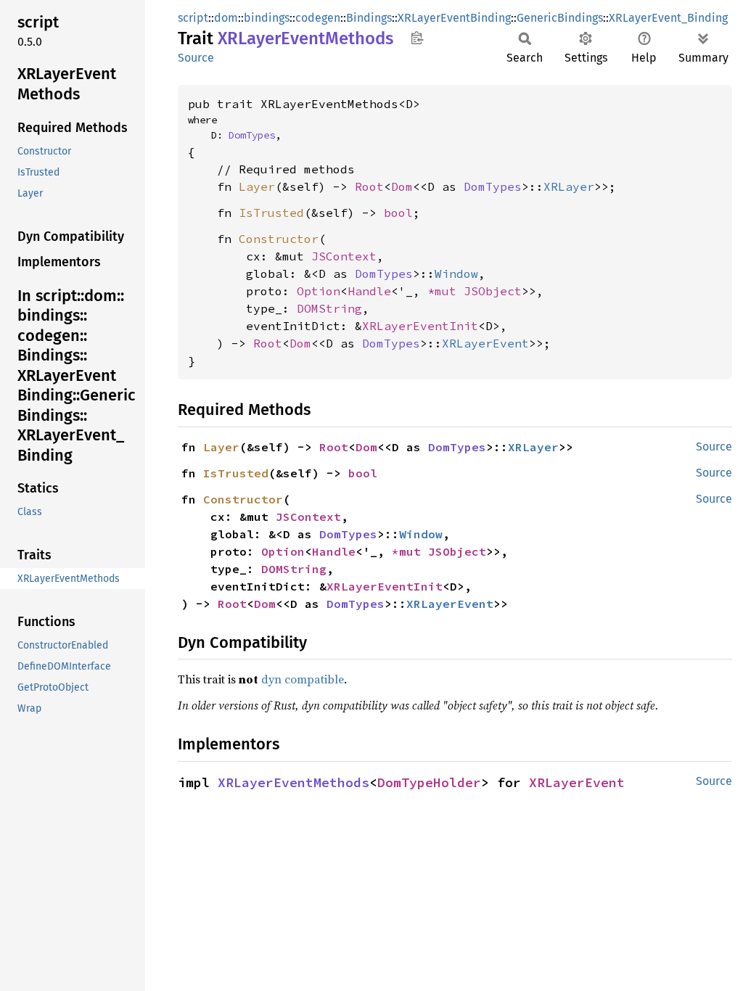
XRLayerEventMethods (293, 782)
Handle (369, 291)
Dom (402, 186)
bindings (267, 18)
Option (318, 291)
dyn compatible (302, 679)
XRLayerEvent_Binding (668, 18)
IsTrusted (271, 212)
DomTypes (252, 134)
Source (196, 58)
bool (398, 212)
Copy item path (417, 37)
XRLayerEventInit (420, 325)
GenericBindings (560, 18)
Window (456, 273)
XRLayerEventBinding (454, 18)
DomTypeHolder (429, 782)
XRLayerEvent (485, 343)
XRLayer (568, 186)
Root (369, 186)
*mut (445, 291)
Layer (257, 186)
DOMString (329, 308)
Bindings (369, 18)
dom (226, 18)
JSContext (344, 256)
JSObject (493, 291)
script (193, 18)
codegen (317, 18)
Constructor (279, 238)
